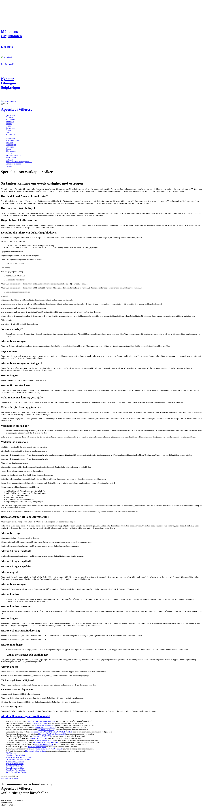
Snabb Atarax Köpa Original (16, 772)
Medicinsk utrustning (13, 155)
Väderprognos (6, 776)
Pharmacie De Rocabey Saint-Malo (46, 742)
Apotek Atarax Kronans (14, 764)
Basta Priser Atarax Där (14, 766)
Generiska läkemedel (13, 164)
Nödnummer (10, 119)
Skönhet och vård (12, 140)
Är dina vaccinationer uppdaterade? (19, 162)
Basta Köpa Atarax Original (16, 770)
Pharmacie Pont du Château (35, 751)
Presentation (10, 115)
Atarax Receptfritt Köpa (15, 768)
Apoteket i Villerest (16, 109)
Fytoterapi (9, 143)
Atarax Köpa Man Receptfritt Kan (18, 757)
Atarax (8, 130)
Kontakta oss (10, 134)
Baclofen (9, 124)
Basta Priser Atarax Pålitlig (16, 755)
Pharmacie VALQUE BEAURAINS (52, 734)
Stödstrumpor (11, 151)
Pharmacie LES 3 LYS (38, 738)
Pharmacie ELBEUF (46, 730)
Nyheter (9, 166)
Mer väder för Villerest (9, 778)
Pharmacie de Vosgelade (37, 747)
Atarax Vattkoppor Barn (15, 762)
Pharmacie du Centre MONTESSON (49, 749)
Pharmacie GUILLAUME (45, 728)
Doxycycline (10, 128)
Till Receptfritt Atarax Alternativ (18, 759)
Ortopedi (9, 153)
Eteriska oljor (11, 145)
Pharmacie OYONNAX (44, 745)
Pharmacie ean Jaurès (39, 723)
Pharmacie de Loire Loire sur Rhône (41, 721)
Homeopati (10, 147)
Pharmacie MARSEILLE (44, 740)
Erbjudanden (10, 138)
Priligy (8, 132)
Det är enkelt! (7, 64)
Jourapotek (10, 122)
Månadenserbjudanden (11, 33)
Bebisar (8, 149)
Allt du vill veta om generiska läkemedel (25, 716)
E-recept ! (7, 46)
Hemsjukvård (11, 157)
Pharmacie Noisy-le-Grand (45, 725)
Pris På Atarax (11, 753)
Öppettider (10, 117)
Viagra (8, 126)
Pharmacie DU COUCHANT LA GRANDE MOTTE (51, 732)
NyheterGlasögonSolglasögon (10, 83)
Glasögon (9, 160)
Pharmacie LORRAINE (42, 736)
